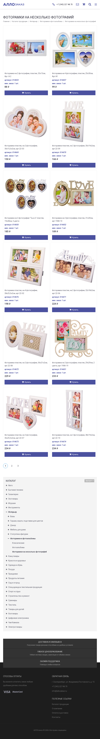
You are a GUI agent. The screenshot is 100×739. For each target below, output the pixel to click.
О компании (57, 708)
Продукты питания (16, 578)
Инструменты (14, 507)
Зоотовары (13, 499)
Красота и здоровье (17, 561)
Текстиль (12, 605)
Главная (6, 21)
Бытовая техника (15, 490)
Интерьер (34, 21)
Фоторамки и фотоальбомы (51, 21)
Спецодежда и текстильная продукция (25, 587)
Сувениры (12, 600)
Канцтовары (13, 556)
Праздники (13, 574)
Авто (10, 485)
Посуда (11, 569)
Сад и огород (14, 583)
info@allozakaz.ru (59, 691)
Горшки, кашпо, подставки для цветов (26, 521)
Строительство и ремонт (19, 596)
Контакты (56, 717)
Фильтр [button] (89, 481)
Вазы (12, 516)
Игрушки (12, 503)
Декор (13, 525)
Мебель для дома (18, 530)
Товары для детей (16, 609)
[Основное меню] (96, 4)
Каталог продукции (19, 21)
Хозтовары (13, 614)
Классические (18, 543)
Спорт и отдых (14, 591)
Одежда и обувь (15, 565)
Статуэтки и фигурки (19, 534)
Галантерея (13, 494)
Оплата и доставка (60, 713)
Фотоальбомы (18, 547)
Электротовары (15, 627)
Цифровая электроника (18, 618)
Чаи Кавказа (13, 622)
